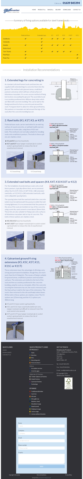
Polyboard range (36, 409)
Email (20, 438)
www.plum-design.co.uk (45, 477)
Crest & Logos (35, 371)
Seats (32, 352)
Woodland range (36, 404)
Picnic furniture (35, 362)
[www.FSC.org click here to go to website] (68, 383)
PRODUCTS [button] (41, 9)
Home (5, 350)
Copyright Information (14, 475)
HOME (34, 9)
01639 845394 (71, 2)
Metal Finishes (35, 379)
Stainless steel (35, 401)
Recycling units (35, 360)
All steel (33, 396)
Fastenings (34, 384)
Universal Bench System (38, 414)
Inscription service (36, 368)
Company (21, 430)
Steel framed (35, 406)
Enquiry (20, 452)
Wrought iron (35, 399)
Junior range (35, 411)
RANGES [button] (50, 9)
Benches (34, 355)
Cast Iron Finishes (36, 381)
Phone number (22, 445)
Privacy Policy (68, 475)
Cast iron (34, 394)
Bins (32, 357)
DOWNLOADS (67, 9)
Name (20, 423)
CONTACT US (76, 9)
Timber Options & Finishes (39, 376)
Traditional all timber (37, 391)
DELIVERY (58, 9)
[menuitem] (33, 10)
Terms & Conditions (41, 475)
